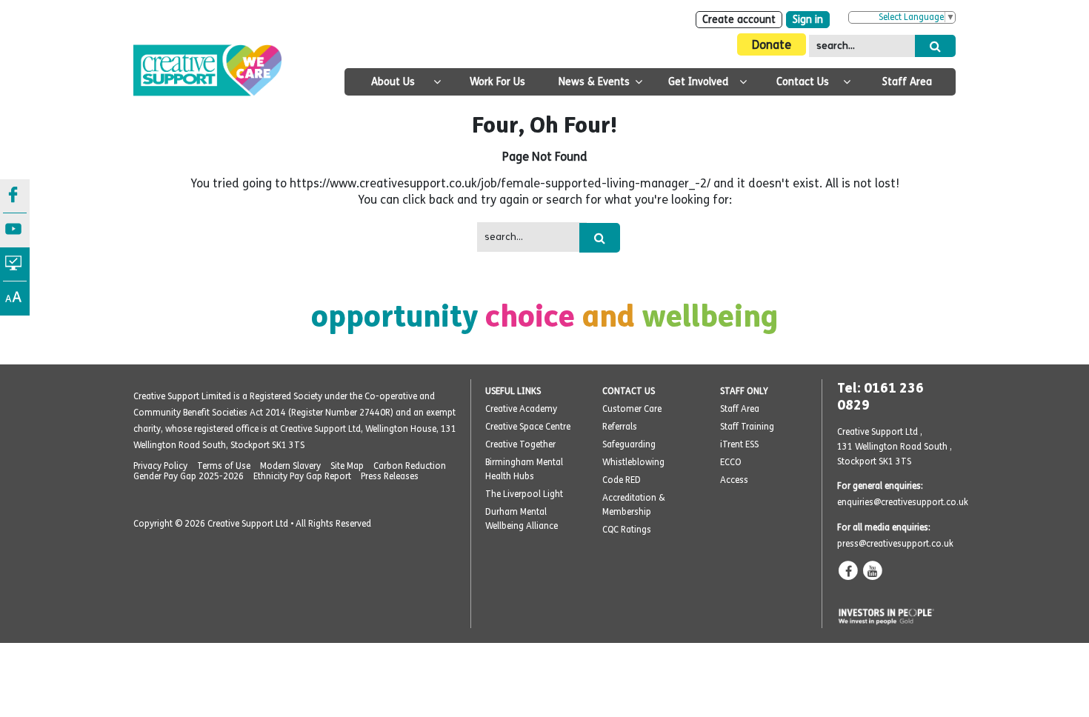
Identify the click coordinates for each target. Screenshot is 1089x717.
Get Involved (698, 82)
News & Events (594, 82)
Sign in (808, 19)
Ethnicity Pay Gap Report (302, 476)
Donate (771, 45)
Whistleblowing (633, 462)
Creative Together (520, 444)
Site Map (347, 466)
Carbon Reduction (409, 466)
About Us (393, 82)
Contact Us (802, 82)
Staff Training (747, 426)
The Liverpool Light (524, 494)
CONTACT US (628, 391)
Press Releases (390, 476)
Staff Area (907, 82)
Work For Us (497, 82)
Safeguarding (629, 444)
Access (734, 480)
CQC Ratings (626, 529)
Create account (739, 19)
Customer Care (632, 409)
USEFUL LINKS (513, 391)
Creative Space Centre (527, 426)
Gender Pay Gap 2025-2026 (188, 476)
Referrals (619, 426)
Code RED (621, 480)
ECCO (731, 462)
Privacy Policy (160, 466)
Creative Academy (521, 409)
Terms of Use (223, 466)
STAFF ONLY (744, 391)
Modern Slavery (290, 466)
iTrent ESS (739, 444)
